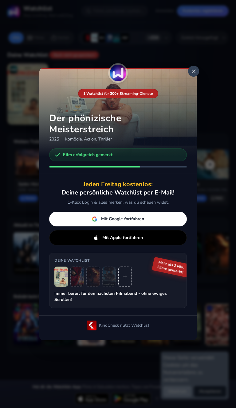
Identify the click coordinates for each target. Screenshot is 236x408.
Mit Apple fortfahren (122, 238)
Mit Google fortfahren (122, 219)
